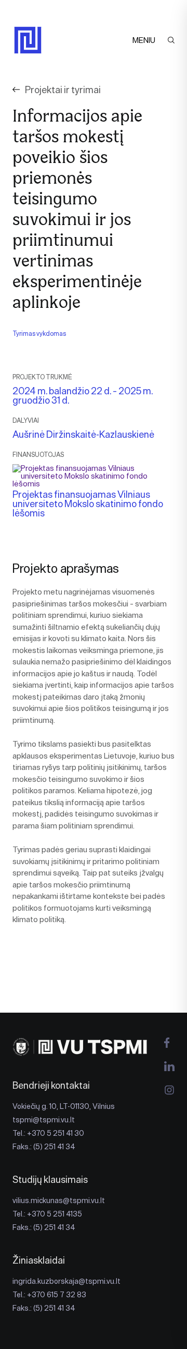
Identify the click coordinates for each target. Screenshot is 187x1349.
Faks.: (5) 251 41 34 (43, 1146)
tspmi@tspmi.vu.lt (43, 1119)
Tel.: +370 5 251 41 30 (48, 1133)
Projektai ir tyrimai (63, 89)
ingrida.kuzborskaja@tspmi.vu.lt (66, 1281)
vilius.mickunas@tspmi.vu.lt (58, 1200)
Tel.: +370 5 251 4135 (47, 1214)
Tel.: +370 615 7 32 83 (49, 1294)
